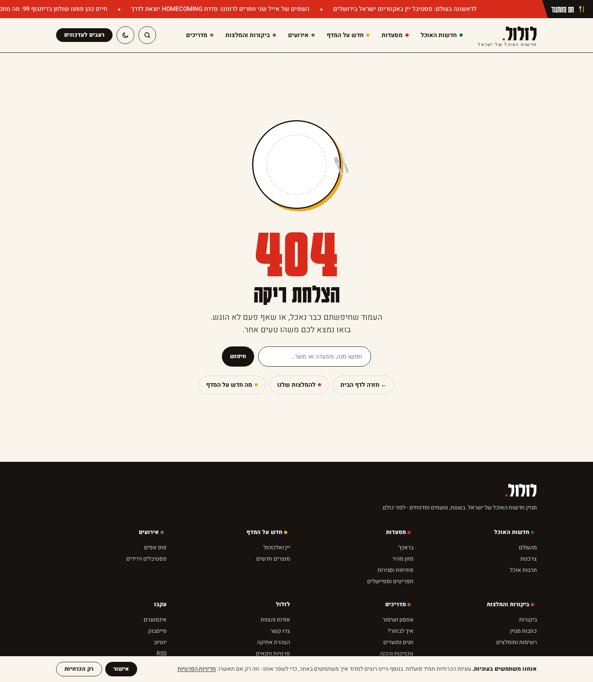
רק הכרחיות (79, 669)
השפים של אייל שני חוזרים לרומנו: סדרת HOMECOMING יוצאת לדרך (219, 8)
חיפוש (238, 356)
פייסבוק (157, 631)
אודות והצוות (275, 619)
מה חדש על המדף (229, 384)
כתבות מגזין (523, 631)
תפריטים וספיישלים (390, 581)
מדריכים (395, 604)
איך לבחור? (400, 631)
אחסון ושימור (397, 619)
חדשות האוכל (511, 532)
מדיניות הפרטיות (196, 669)
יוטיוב (160, 642)
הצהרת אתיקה (273, 642)
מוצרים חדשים (273, 559)
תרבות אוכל (523, 570)
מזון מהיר (402, 559)
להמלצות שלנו (296, 384)
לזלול (507, 35)
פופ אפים (155, 547)
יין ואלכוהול (276, 547)
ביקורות (528, 619)
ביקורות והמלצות (508, 604)
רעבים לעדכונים (84, 35)
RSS (162, 653)
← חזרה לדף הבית (363, 384)
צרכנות (528, 559)
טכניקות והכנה (396, 653)
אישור (121, 669)
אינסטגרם (155, 619)
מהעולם (528, 547)
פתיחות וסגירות (395, 570)
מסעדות (396, 532)
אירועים (149, 532)
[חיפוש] (147, 35)
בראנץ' (405, 547)
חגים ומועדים (398, 642)
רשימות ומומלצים (516, 642)
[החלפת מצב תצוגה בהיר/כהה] (125, 35)
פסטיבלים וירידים (146, 559)
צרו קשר (280, 631)
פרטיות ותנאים (273, 653)
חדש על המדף (264, 532)
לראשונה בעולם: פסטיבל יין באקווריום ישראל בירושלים (404, 8)
